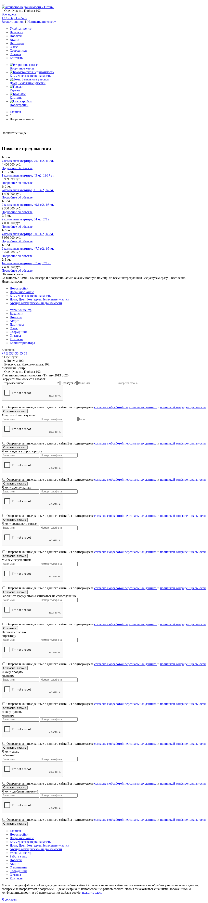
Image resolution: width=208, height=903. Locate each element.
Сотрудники (18, 50)
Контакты (16, 58)
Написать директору (41, 21)
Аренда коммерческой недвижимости (36, 303)
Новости (16, 36)
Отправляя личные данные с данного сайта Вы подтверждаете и (106, 407)
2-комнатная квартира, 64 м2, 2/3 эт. (26, 219)
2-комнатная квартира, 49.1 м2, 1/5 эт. (28, 204)
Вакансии (16, 32)
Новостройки (19, 288)
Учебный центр (20, 28)
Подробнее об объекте (17, 168)
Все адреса (9, 14)
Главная (15, 831)
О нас (14, 47)
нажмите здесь (92, 892)
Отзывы (15, 54)
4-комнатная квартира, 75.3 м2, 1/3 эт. (28, 161)
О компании (18, 867)
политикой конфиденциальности (183, 407)
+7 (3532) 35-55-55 (14, 18)
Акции (14, 39)
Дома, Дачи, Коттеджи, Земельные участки (39, 299)
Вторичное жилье (22, 292)
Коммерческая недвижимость (30, 295)
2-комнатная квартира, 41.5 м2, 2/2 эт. (28, 190)
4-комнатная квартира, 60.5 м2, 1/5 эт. (28, 234)
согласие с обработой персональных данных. (125, 407)
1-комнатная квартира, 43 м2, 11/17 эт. (28, 175)
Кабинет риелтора (22, 343)
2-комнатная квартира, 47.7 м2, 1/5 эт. (28, 248)
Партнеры (17, 43)
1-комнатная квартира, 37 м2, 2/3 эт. (26, 263)
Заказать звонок (13, 21)
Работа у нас (18, 856)
